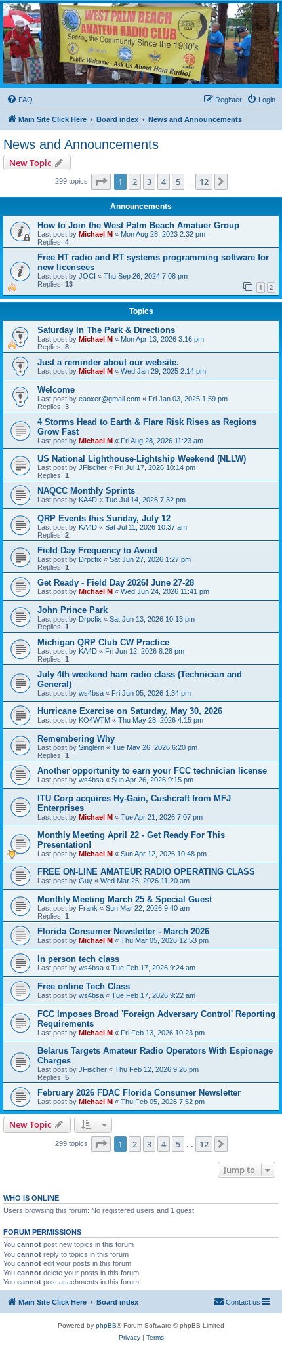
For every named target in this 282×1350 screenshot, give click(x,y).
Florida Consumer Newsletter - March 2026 (123, 931)
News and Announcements (81, 144)
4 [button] (163, 182)
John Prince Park (72, 610)
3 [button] (149, 182)
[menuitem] (20, 100)
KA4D (88, 500)
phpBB (106, 1325)
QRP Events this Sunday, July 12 (104, 518)
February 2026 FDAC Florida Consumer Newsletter (139, 1093)
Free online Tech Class (83, 986)
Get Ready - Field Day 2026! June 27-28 (115, 582)
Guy (85, 880)
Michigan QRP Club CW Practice (103, 642)
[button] (101, 181)
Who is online (31, 1198)
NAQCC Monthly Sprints (86, 491)
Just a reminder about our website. (108, 362)
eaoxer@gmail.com (109, 399)
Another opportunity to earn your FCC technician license (152, 771)
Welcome (56, 390)
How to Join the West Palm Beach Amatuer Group (138, 225)
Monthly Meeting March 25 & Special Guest (124, 899)
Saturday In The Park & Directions (106, 330)
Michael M (96, 234)
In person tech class (78, 959)
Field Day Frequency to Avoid (97, 550)
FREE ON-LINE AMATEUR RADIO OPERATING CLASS (146, 872)
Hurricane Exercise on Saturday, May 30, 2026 (129, 711)
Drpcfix (90, 559)
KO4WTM (94, 720)
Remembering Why (76, 739)
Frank (88, 908)
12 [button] (204, 182)
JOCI (87, 276)
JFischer (93, 467)
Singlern (91, 747)
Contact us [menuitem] (243, 1302)
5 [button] (178, 182)
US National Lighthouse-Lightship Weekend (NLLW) (141, 459)
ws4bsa (91, 693)
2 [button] (134, 182)
